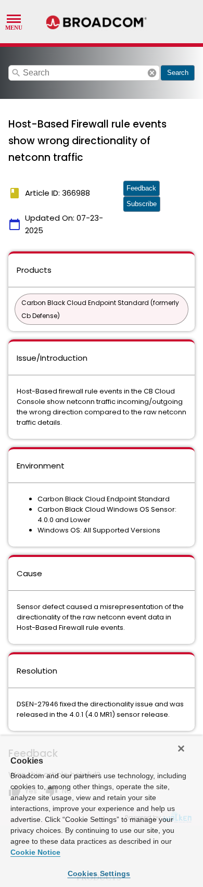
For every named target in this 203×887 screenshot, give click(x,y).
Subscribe (141, 204)
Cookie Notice (35, 852)
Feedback (141, 188)
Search (177, 73)
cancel (152, 73)
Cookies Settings (99, 873)
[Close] (181, 748)
